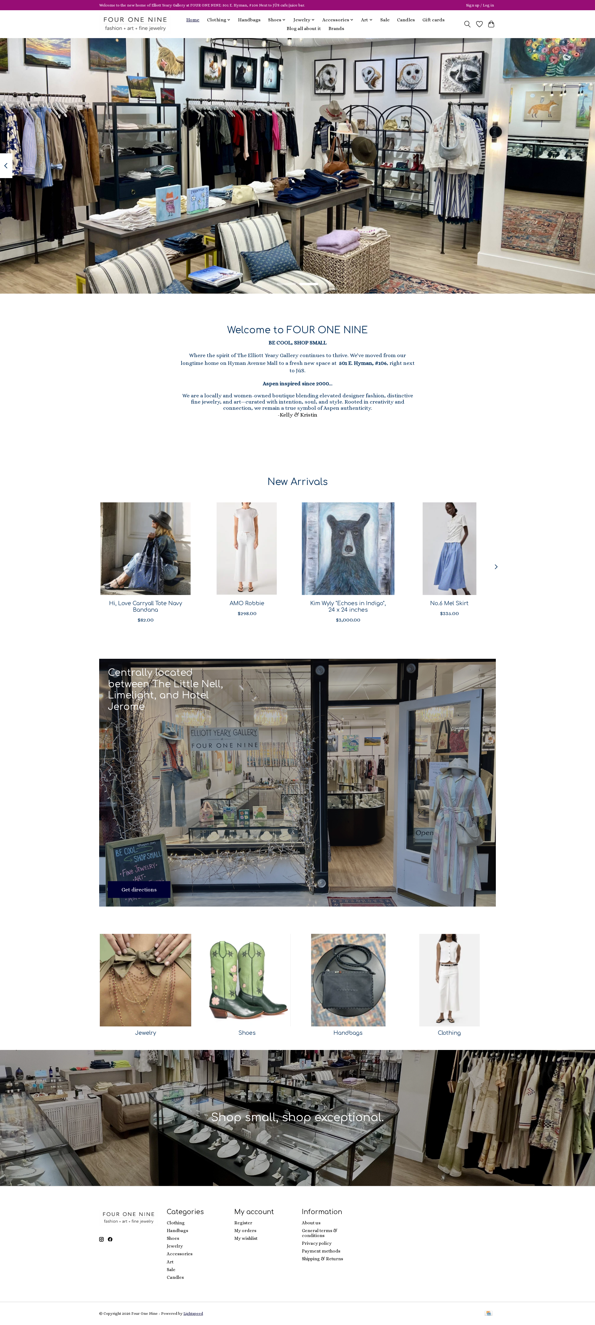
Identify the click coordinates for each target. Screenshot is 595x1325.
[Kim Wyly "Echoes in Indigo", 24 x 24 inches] (348, 548)
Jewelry (145, 1033)
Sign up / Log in (480, 5)
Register (243, 1222)
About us (311, 1222)
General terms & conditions (319, 1233)
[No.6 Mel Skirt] (449, 548)
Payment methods (321, 1250)
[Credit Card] (488, 1314)
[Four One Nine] (135, 24)
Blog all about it (304, 28)
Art (170, 1261)
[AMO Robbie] (247, 548)
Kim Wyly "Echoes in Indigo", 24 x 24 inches (348, 606)
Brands (336, 28)
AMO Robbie (247, 603)
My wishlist (246, 1238)
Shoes (247, 1033)
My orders (245, 1230)
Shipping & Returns (322, 1258)
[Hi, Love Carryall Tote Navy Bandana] (145, 548)
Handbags (249, 20)
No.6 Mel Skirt (449, 603)
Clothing (449, 1033)
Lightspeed (193, 1313)
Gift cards (433, 20)
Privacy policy (317, 1243)
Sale (385, 20)
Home (192, 20)
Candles (406, 20)
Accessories (179, 1253)
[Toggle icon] (467, 24)
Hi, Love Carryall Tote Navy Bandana (145, 606)
